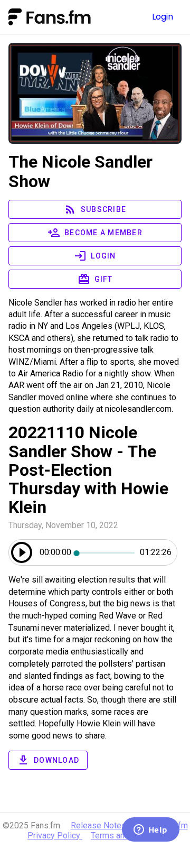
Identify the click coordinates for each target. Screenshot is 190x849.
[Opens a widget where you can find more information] (150, 830)
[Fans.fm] (70, 16)
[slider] (106, 552)
